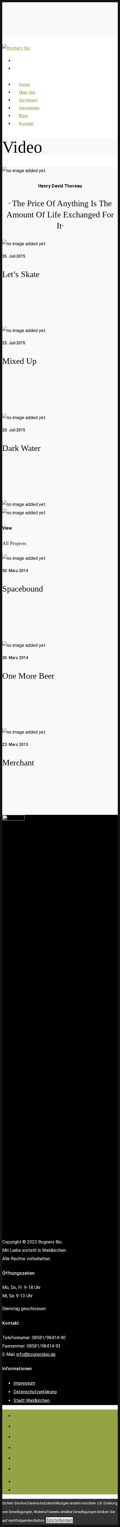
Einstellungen (59, 1520)
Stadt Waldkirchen (31, 1400)
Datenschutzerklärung (35, 1391)
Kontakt (26, 123)
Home (24, 1414)
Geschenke (34, 1446)
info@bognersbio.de (36, 1354)
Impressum (24, 1383)
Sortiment (32, 1435)
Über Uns (30, 1425)
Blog (21, 1457)
